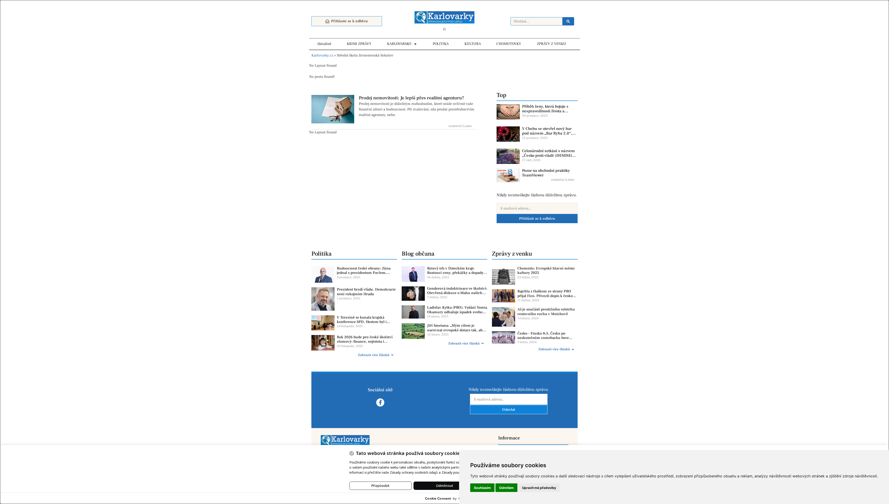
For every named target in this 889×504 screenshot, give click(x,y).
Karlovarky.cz (322, 55)
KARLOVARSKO (399, 43)
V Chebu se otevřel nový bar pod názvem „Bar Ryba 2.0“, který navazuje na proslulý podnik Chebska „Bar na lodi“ (548, 135)
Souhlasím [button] (482, 488)
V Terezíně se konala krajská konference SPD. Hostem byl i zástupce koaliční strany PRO (362, 322)
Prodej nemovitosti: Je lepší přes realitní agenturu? (411, 98)
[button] (354, 355)
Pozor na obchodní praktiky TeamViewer (546, 173)
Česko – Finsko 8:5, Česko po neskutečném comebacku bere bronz (543, 337)
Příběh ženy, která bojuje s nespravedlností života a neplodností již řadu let (545, 111)
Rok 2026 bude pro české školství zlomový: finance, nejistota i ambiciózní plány (365, 341)
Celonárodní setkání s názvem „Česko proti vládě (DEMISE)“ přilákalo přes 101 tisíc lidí (548, 155)
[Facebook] (444, 29)
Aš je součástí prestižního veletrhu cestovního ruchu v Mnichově (546, 311)
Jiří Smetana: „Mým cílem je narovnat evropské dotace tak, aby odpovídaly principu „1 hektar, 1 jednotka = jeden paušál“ (455, 332)
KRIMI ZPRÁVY (359, 43)
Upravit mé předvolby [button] (539, 488)
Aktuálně (324, 43)
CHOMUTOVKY (508, 43)
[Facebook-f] (380, 402)
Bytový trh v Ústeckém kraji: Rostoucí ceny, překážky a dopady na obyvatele (455, 272)
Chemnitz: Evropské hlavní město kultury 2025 (546, 270)
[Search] (568, 21)
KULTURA (472, 43)
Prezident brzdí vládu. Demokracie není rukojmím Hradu (366, 291)
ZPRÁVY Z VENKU (551, 43)
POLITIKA (441, 43)
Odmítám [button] (506, 488)
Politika (321, 254)
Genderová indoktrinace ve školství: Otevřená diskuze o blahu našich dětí (457, 293)
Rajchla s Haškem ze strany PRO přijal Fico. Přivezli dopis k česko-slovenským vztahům (545, 295)
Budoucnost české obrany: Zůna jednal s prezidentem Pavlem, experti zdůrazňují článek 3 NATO (365, 272)
